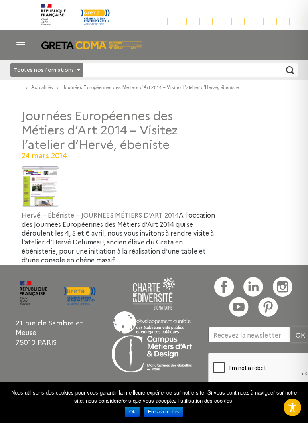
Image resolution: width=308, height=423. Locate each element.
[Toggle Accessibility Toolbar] (292, 407)
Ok (132, 412)
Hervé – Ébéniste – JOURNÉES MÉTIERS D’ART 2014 (100, 214)
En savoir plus (163, 412)
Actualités (42, 87)
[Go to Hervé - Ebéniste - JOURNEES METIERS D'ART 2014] (119, 186)
